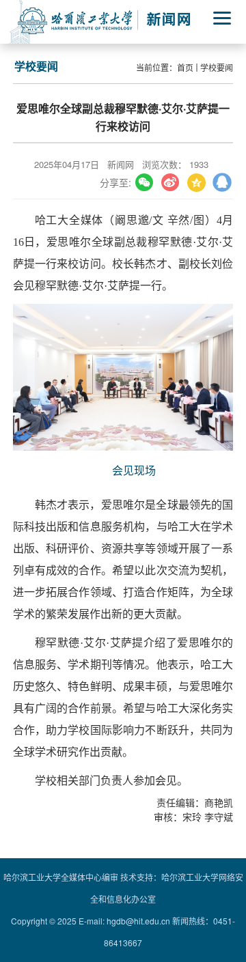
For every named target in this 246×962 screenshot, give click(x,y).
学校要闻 (216, 67)
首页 (185, 67)
